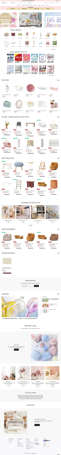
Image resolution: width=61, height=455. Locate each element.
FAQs (18, 440)
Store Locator (10, 440)
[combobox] (21, 3)
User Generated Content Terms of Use (30, 443)
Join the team (10, 441)
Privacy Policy (28, 440)
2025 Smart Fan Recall (53, 309)
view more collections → (52, 75)
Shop (8, 385)
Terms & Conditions (28, 441)
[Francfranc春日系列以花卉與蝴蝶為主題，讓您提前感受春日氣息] (45, 300)
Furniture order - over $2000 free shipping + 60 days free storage (28, 0)
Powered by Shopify (34, 453)
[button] (59, 454)
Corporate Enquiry (19, 445)
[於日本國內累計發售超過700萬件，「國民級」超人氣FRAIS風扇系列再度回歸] (20, 306)
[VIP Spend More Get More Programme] (45, 306)
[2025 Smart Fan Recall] (45, 311)
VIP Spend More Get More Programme (29, 448)
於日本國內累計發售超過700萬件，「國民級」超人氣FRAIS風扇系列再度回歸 (20, 318)
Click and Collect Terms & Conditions (29, 445)
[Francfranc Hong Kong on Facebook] (36, 444)
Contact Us (18, 441)
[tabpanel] (30, 19)
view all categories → (53, 49)
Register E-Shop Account (20, 446)
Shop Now (16, 349)
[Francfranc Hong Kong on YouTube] (38, 444)
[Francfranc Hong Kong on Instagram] (35, 444)
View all (58, 158)
